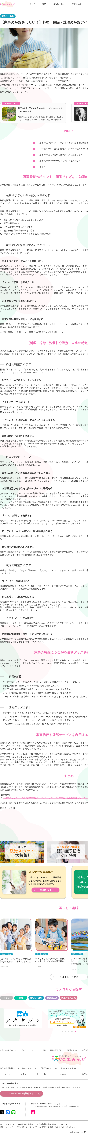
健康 (21, 998)
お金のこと (52, 998)
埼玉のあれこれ (68, 998)
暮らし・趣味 (36, 998)
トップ (6, 998)
